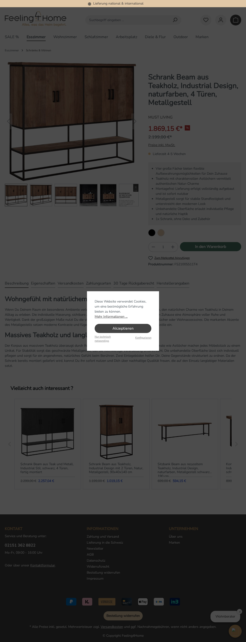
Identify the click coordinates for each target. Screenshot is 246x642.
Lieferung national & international (117, 3)
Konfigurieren (143, 337)
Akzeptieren (123, 328)
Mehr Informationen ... (111, 316)
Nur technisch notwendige (103, 339)
